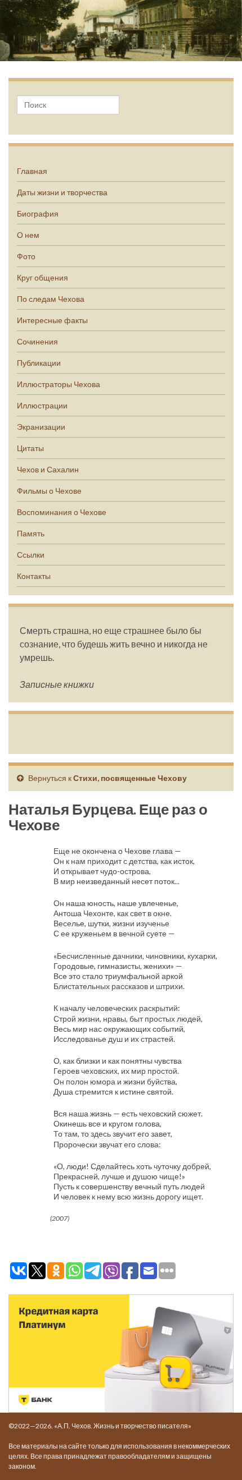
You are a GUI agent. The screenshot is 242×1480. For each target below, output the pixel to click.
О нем (28, 235)
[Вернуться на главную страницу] (121, 30)
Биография (38, 213)
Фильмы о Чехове (49, 490)
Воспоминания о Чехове (61, 512)
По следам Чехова (50, 299)
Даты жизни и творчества (62, 192)
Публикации (39, 362)
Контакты (34, 576)
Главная (32, 171)
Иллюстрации (42, 405)
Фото (26, 256)
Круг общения (42, 277)
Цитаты (30, 448)
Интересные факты (52, 320)
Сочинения (37, 341)
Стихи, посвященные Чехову (130, 778)
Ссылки (30, 554)
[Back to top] (217, 1455)
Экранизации (41, 426)
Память (30, 533)
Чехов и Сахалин (48, 469)
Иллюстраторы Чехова (58, 384)
